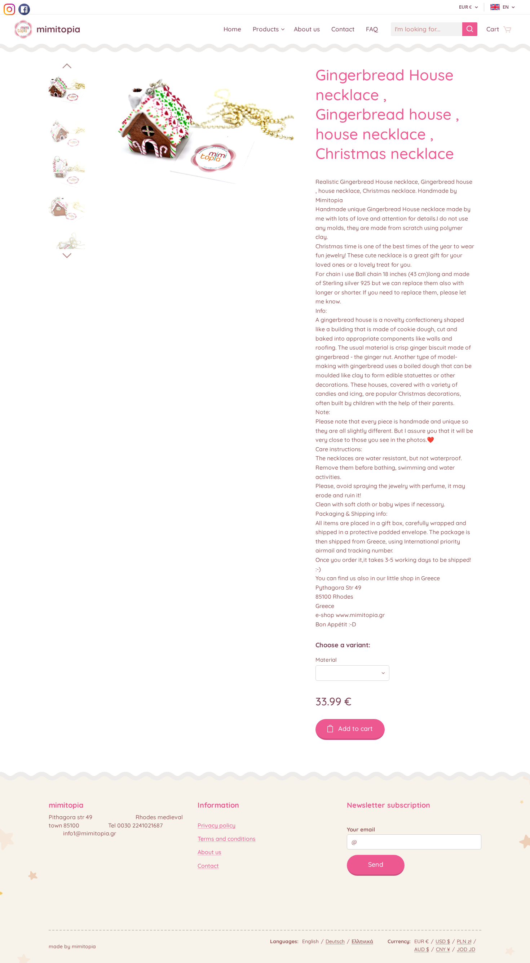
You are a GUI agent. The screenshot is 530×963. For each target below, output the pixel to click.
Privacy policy (216, 825)
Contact (208, 865)
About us (209, 852)
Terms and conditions (227, 838)
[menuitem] (234, 29)
